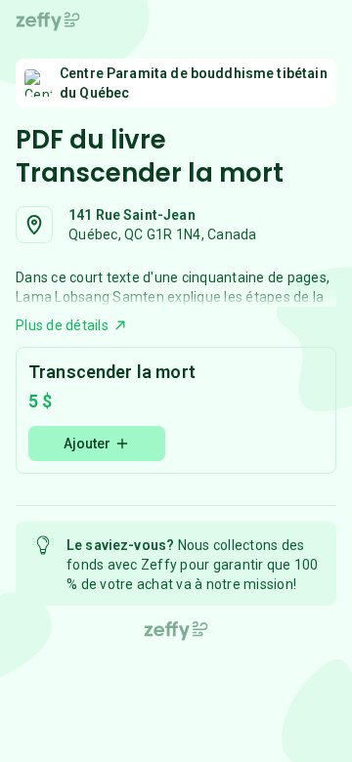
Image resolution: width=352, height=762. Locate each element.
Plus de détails (62, 325)
